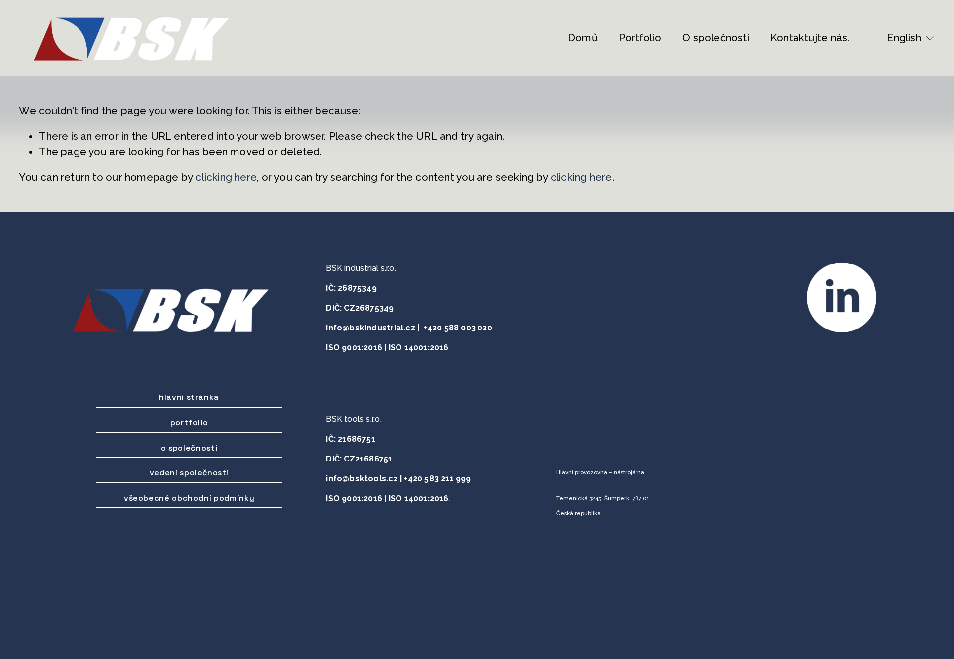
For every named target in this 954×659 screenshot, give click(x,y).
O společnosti (715, 38)
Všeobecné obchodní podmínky (189, 498)
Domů (583, 38)
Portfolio (640, 38)
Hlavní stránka (189, 397)
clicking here (226, 177)
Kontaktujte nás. (809, 38)
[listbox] (904, 38)
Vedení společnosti (189, 472)
